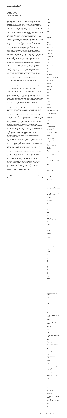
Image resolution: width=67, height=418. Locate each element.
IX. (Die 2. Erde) (50, 170)
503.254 (48, 360)
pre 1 (48, 119)
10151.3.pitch (49, 89)
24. (47, 270)
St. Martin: (49, 276)
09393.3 (48, 405)
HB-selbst (48, 224)
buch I (48, 19)
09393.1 (48, 101)
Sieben (48, 385)
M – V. (48, 329)
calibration (49, 107)
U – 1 (48, 354)
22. (47, 267)
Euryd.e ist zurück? (50, 246)
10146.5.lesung (49, 93)
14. (47, 255)
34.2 (47, 312)
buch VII (48, 26)
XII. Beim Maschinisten (51, 356)
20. (47, 264)
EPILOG (48, 391)
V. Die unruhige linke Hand (52, 366)
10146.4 (48, 95)
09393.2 (48, 102)
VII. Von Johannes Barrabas (52, 339)
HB (47, 190)
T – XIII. (48, 350)
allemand (48, 17)
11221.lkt (48, 62)
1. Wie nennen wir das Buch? (52, 113)
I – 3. (48, 359)
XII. (47, 348)
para (48, 34)
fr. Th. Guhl (21, 15)
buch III (48, 22)
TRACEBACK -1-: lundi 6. (51, 154)
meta (48, 31)
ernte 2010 (49, 197)
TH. (47, 182)
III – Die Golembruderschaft (52, 132)
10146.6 (48, 92)
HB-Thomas (49, 233)
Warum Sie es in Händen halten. (52, 261)
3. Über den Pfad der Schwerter (52, 137)
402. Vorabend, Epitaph (51, 187)
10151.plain (49, 90)
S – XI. (48, 347)
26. (47, 273)
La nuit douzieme (50, 372)
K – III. (48, 325)
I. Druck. (48, 125)
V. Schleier (49, 204)
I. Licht (48, 120)
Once (48, 378)
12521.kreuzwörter (50, 56)
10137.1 (48, 81)
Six (47, 387)
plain (48, 35)
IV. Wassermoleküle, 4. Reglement (53, 145)
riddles (48, 38)
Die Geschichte (49, 129)
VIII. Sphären (49, 179)
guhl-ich (48, 230)
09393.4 (48, 104)
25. (47, 272)
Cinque (48, 388)
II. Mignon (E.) (49, 342)
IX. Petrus (48, 353)
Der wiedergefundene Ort (51, 163)
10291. (48, 68)
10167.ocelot (49, 83)
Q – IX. (48, 341)
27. (47, 275)
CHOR (48, 166)
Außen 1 (48, 135)
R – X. (48, 345)
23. (47, 269)
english (48, 28)
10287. (48, 71)
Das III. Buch (49, 218)
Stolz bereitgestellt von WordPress (44, 413)
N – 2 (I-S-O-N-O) (50, 357)
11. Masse (48, 131)
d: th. (48, 167)
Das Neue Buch (49, 117)
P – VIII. (48, 338)
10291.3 (48, 406)
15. (47, 257)
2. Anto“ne (49, 297)
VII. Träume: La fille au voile (52, 194)
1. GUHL (48, 251)
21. (47, 266)
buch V (48, 25)
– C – (48, 282)
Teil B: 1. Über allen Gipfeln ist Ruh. (53, 219)
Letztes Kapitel (49, 376)
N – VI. (48, 332)
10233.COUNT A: (50, 80)
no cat (48, 32)
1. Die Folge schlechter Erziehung (53, 193)
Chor (48, 212)
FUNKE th (49, 157)
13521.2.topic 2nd (50, 47)
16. (47, 258)
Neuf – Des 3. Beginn (50, 122)
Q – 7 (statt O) (49, 369)
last (47, 394)
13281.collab (49, 44)
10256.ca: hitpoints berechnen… (52, 77)
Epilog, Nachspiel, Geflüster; (52, 390)
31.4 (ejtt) (48, 303)
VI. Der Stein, (49, 326)
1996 (47, 111)
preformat (49, 37)
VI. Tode (48, 199)
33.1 (47, 306)
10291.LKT (49, 69)
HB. (47, 181)
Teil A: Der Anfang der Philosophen (53, 140)
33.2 (47, 309)
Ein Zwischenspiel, (50, 200)
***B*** (48, 249)
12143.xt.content (50, 50)
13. (47, 254)
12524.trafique (49, 53)
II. (47, 150)
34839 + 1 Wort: (49, 371)
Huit (47, 384)
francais (48, 29)
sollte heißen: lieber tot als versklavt (53, 188)
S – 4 (48, 363)
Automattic (58, 413)
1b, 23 (48, 216)
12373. (48, 59)
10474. (48, 403)
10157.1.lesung (49, 86)
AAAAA (48, 278)
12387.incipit (49, 399)
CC (47, 281)
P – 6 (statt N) (49, 368)
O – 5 (48, 365)
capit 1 (48, 123)
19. (47, 263)
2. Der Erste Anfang (50, 128)
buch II (48, 20)
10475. (48, 402)
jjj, (47, 206)
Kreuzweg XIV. (49, 351)
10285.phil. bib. (49, 74)
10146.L (48, 99)
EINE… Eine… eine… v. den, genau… (53, 400)
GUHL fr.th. (49, 148)
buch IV (48, 23)
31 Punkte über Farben (51, 126)
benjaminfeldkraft (14, 6)
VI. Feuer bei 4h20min (51, 164)
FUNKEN (48, 147)
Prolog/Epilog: (49, 393)
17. (47, 260)
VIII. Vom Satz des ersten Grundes (53, 344)
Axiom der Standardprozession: (53, 110)
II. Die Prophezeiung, (51, 237)
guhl (47, 185)
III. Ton (48, 141)
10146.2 (48, 98)
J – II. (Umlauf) (49, 320)
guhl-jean (48, 222)
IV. (47, 184)
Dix (47, 381)
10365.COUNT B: (50, 65)
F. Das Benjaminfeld (50, 362)
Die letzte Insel (49, 379)
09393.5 (48, 105)
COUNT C (58, 6)
